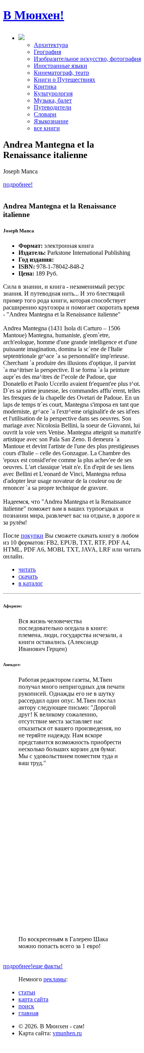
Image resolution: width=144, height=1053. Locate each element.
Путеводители (52, 107)
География (47, 52)
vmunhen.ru (67, 1033)
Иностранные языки (60, 65)
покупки (32, 535)
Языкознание (51, 121)
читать (27, 569)
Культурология (53, 93)
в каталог (30, 583)
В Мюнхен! (33, 15)
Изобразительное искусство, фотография (87, 59)
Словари (45, 114)
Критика (45, 86)
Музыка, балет (53, 100)
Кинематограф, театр (61, 72)
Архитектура (51, 45)
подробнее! (18, 184)
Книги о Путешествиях (64, 79)
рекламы (54, 979)
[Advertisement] (72, 851)
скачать (28, 576)
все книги (47, 128)
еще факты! (48, 966)
